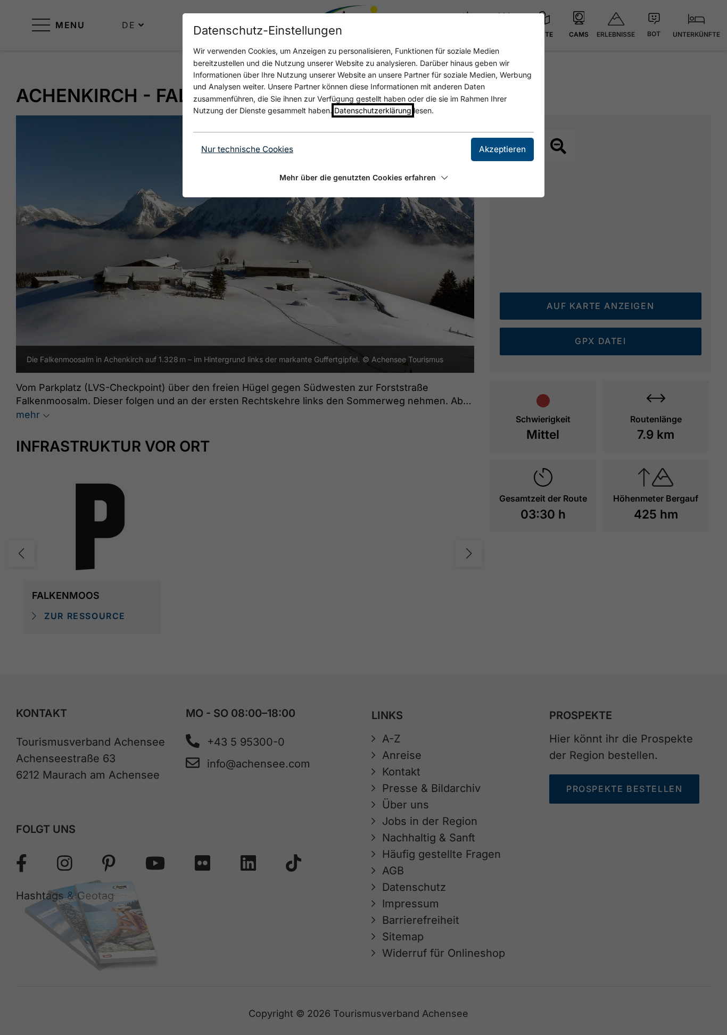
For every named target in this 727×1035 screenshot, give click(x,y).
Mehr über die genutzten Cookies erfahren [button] (357, 177)
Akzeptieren (502, 149)
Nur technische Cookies (247, 149)
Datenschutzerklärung (372, 110)
